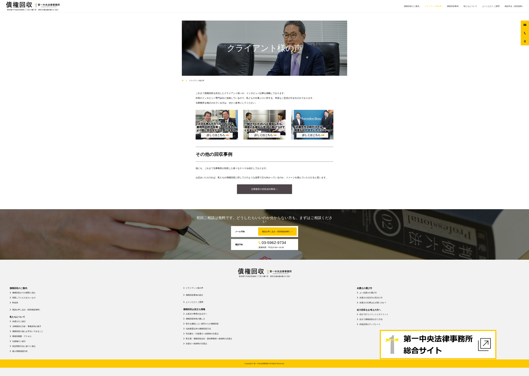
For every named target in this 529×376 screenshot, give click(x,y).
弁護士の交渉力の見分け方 (371, 298)
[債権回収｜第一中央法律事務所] (32, 6)
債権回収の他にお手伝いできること (27, 331)
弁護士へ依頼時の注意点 (196, 343)
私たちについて (470, 6)
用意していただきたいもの (23, 298)
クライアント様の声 (433, 6)
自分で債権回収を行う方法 (371, 319)
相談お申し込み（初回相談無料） (26, 310)
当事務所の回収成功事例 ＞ (264, 189)
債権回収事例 (452, 6)
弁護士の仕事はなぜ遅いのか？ (372, 302)
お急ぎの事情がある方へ (196, 314)
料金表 (15, 302)
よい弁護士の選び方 (368, 293)
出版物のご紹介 (19, 341)
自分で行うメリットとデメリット (373, 314)
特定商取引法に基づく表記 (23, 346)
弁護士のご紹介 (19, 321)
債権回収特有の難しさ (195, 319)
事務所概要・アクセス (22, 336)
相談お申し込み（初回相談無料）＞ (277, 231)
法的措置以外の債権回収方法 (198, 329)
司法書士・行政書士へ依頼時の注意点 (202, 334)
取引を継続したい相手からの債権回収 (202, 324)
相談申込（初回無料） (514, 6)
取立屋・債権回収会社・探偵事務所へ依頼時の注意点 (209, 339)
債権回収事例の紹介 (194, 295)
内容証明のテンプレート (370, 324)
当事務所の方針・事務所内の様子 (26, 326)
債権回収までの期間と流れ (23, 293)
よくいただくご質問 (491, 6)
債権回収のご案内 (411, 6)
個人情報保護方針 (20, 351)
